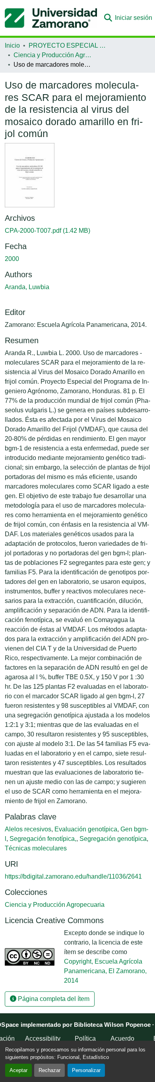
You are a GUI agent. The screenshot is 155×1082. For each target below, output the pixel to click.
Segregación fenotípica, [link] (43, 838)
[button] (51, 18)
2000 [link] (12, 258)
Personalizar (86, 1070)
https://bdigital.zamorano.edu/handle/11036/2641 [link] (73, 876)
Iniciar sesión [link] (133, 17)
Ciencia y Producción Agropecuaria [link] (53, 55)
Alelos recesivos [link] (28, 829)
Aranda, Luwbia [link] (27, 287)
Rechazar (49, 1070)
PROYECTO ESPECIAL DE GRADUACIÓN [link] (68, 45)
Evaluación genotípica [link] (85, 829)
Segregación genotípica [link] (113, 838)
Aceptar (18, 1070)
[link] (77, 231)
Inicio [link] (12, 45)
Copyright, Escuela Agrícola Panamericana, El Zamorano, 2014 (105, 971)
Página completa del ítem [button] (52, 998)
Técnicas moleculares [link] (36, 848)
